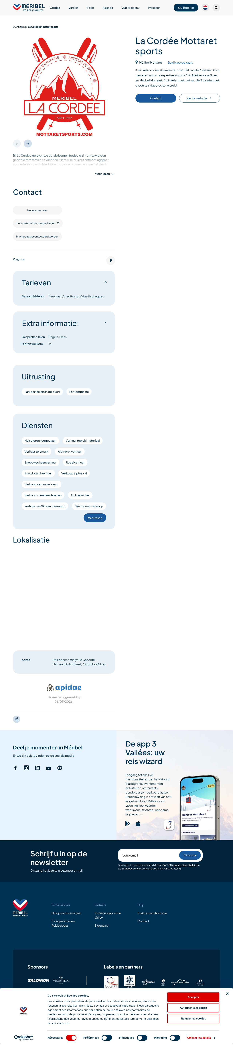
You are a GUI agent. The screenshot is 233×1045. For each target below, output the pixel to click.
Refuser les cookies (193, 1018)
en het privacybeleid (185, 865)
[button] (28, 144)
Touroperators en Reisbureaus (63, 923)
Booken (188, 7)
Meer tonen (95, 517)
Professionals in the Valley (108, 915)
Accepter (193, 997)
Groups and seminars (66, 913)
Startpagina (19, 26)
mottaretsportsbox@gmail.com (35, 223)
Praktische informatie (152, 913)
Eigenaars (101, 925)
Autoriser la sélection (193, 1007)
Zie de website (197, 98)
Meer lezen (102, 174)
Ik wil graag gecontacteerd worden (37, 236)
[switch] (107, 1038)
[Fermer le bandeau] (227, 993)
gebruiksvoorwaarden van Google (140, 868)
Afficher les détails (199, 1037)
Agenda (108, 7)
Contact (155, 98)
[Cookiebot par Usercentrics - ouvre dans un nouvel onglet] (24, 1038)
